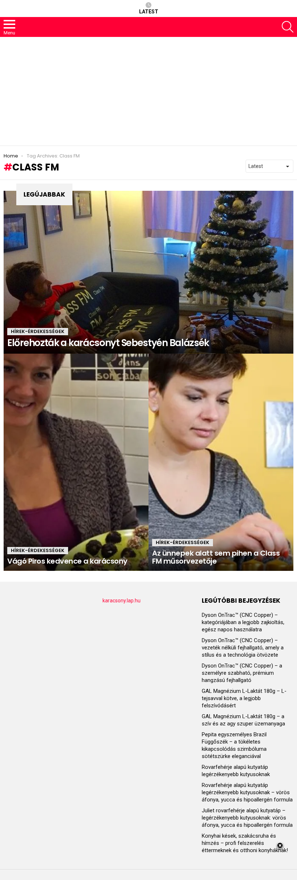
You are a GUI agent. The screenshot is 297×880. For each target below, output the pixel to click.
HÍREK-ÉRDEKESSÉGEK (37, 331)
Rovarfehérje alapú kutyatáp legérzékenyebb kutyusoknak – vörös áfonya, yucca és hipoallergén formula (247, 792)
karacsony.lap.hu (122, 600)
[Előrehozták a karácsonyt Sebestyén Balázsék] (148, 272)
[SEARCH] (287, 27)
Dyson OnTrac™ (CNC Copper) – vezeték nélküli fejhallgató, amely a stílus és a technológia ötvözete (243, 647)
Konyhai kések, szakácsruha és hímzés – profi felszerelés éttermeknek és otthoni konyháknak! (245, 843)
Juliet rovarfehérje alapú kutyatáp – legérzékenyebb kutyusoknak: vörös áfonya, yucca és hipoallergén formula (247, 817)
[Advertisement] (148, 91)
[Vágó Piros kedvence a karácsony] (76, 462)
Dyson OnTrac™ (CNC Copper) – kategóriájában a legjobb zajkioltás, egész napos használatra (243, 622)
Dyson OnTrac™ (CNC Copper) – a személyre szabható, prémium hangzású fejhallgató (242, 672)
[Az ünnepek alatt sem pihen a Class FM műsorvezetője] (220, 462)
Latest (148, 11)
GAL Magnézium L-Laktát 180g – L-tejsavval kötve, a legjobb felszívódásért (244, 698)
